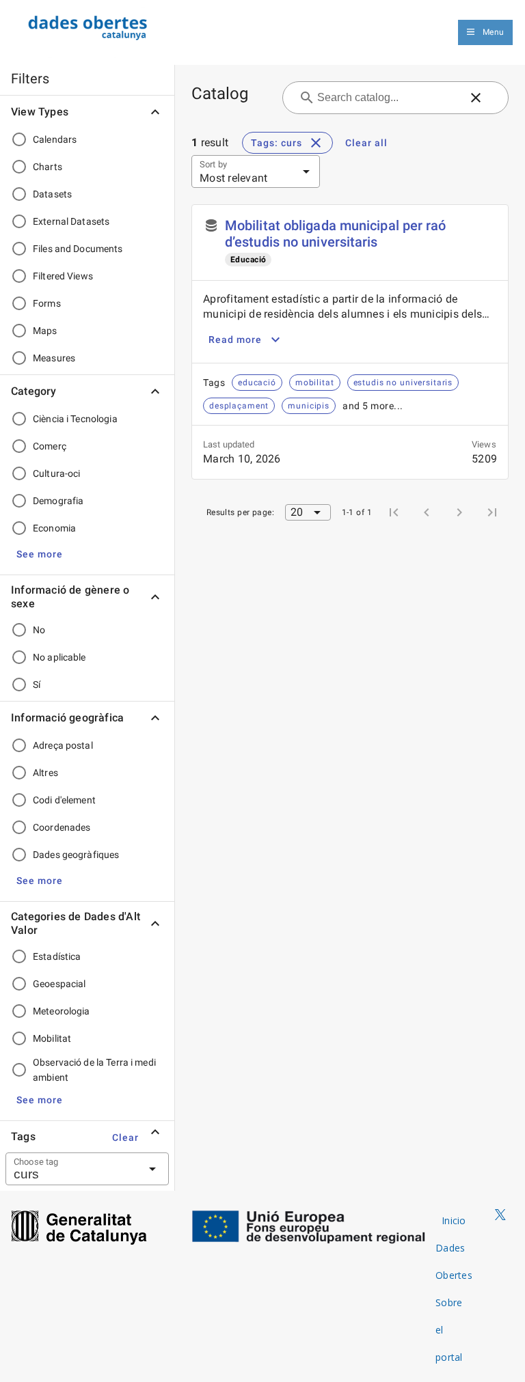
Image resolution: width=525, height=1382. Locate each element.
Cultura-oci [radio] (56, 473)
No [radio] (39, 629)
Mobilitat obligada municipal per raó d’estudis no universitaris (335, 233)
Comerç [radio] (49, 446)
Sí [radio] (36, 684)
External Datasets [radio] (71, 221)
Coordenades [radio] (61, 827)
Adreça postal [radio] (63, 745)
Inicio (454, 1220)
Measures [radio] (54, 358)
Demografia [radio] (58, 500)
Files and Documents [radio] (78, 248)
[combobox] (70, 1168)
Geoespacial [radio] (59, 983)
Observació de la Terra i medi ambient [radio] (94, 1070)
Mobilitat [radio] (52, 1038)
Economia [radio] (54, 528)
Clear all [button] (366, 142)
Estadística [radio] (57, 956)
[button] (39, 554)
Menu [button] (493, 32)
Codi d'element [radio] (64, 799)
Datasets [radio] (52, 194)
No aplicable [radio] (59, 657)
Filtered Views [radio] (63, 276)
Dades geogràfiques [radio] (76, 854)
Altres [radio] (45, 772)
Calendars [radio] (55, 139)
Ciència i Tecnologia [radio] (75, 418)
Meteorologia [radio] (61, 1011)
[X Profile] (500, 1215)
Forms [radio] (47, 303)
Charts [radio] (47, 166)
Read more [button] (235, 339)
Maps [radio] (45, 330)
